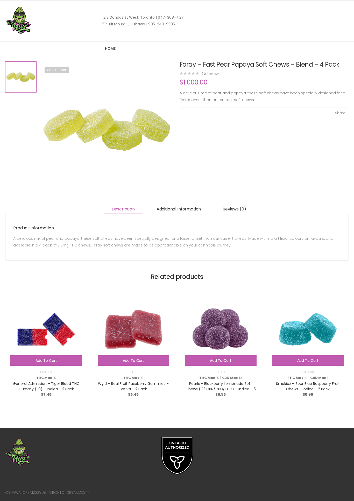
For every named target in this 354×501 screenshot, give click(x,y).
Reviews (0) (234, 209)
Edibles (46, 371)
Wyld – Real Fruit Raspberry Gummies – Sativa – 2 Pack (133, 386)
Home (110, 48)
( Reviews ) (212, 73)
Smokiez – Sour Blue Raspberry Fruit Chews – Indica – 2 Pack (308, 386)
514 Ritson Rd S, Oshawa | (124, 24)
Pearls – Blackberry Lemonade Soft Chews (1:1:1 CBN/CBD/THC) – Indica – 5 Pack (221, 389)
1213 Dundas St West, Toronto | (129, 17)
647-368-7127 (170, 17)
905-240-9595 (161, 24)
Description (123, 209)
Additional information (179, 209)
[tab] (123, 209)
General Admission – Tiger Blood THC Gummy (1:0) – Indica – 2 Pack (46, 386)
